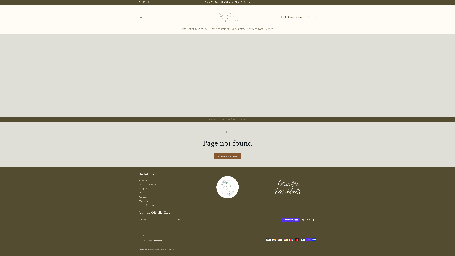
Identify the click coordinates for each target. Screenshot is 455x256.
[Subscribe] (178, 219)
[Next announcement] (315, 119)
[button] (141, 17)
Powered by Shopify (167, 249)
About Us (143, 180)
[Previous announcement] (139, 119)
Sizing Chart (144, 188)
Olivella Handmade (152, 249)
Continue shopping (227, 156)
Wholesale (143, 201)
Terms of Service (146, 205)
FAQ (141, 193)
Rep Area (143, 197)
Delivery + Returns (147, 184)
